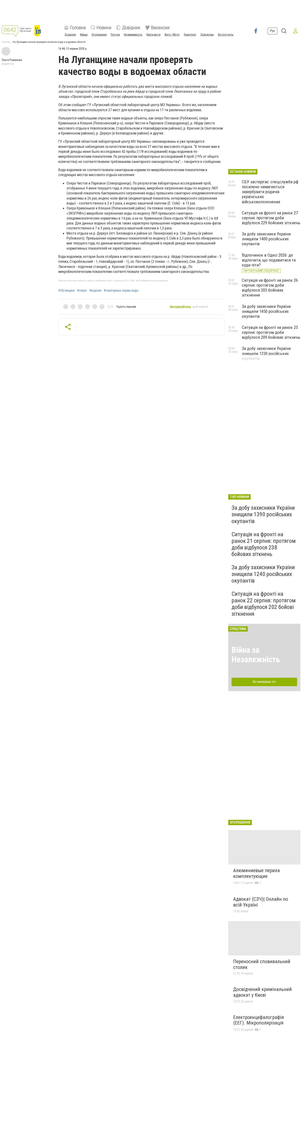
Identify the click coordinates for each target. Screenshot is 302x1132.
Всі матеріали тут (264, 682)
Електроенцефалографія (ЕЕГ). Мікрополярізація (258, 1020)
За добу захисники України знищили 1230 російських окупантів (266, 353)
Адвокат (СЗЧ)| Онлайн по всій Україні (260, 902)
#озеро (82, 290)
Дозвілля (70, 34)
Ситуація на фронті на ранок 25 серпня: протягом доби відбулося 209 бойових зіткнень (271, 332)
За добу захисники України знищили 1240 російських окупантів (263, 574)
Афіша (84, 34)
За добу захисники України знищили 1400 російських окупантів (266, 238)
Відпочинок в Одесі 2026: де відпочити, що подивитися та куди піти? (269, 260)
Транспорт (190, 34)
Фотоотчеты (225, 34)
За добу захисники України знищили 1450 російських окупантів (266, 311)
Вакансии (160, 28)
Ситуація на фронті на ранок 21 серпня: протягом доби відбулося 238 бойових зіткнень (264, 544)
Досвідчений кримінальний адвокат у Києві (262, 992)
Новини (104, 28)
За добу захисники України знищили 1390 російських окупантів (263, 514)
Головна (78, 28)
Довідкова (207, 34)
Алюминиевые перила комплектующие (256, 873)
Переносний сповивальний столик (261, 964)
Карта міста (153, 34)
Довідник (131, 28)
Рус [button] (272, 31)
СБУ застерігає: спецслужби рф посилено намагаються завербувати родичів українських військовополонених (270, 191)
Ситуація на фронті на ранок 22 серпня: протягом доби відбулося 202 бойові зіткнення (264, 603)
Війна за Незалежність (256, 654)
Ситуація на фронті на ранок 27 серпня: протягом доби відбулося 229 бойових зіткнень (271, 217)
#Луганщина (66, 290)
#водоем (95, 290)
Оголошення (99, 34)
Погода (115, 34)
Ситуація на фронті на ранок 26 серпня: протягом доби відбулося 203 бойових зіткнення (270, 288)
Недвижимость (133, 34)
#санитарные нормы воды (121, 290)
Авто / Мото (172, 34)
